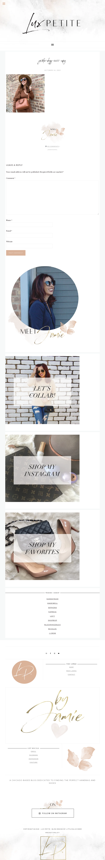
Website (9, 242)
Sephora (52, 607)
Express (52, 612)
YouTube (34, 762)
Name (9, 220)
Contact (71, 674)
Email (9, 231)
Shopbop (52, 620)
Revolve (52, 629)
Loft (52, 616)
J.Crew (52, 633)
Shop (71, 667)
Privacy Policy (52, 832)
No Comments (53, 146)
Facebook (33, 755)
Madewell (52, 603)
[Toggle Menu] (4, 3)
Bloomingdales (52, 625)
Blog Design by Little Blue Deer (67, 829)
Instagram (33, 758)
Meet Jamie (71, 670)
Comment (10, 178)
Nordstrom (53, 599)
